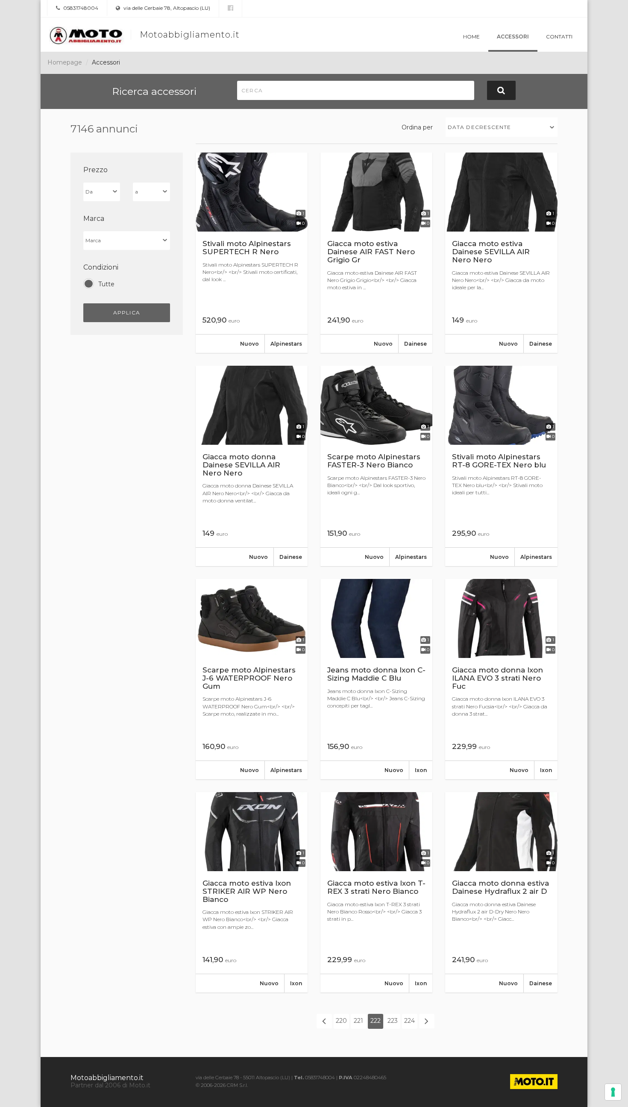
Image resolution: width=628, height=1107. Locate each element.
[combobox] (502, 127)
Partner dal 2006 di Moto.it (110, 1085)
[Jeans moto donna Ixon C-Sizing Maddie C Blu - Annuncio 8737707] (376, 679)
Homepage (64, 62)
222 (375, 1021)
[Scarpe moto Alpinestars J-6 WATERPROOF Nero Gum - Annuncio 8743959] (252, 679)
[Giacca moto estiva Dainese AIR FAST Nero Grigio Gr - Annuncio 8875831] (376, 253)
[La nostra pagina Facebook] (230, 8)
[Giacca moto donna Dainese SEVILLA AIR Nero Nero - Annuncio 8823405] (252, 466)
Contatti (559, 36)
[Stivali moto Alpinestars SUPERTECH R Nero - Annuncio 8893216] (252, 253)
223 (392, 1021)
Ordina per (417, 127)
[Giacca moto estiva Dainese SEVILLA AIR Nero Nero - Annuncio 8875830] (501, 253)
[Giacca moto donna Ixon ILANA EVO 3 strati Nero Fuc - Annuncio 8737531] (501, 679)
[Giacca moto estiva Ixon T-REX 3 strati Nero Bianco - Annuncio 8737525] (376, 892)
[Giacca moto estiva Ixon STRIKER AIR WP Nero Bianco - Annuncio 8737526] (252, 892)
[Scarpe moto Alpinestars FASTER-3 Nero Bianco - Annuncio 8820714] (376, 466)
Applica (126, 312)
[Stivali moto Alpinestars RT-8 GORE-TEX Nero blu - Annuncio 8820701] (501, 466)
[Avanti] (426, 1021)
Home (471, 36)
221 (358, 1021)
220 (341, 1021)
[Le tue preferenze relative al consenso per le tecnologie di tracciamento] (613, 1092)
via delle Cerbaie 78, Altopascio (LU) (166, 8)
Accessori (513, 36)
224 (409, 1021)
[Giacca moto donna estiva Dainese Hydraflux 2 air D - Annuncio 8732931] (501, 892)
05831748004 (80, 8)
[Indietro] (324, 1021)
